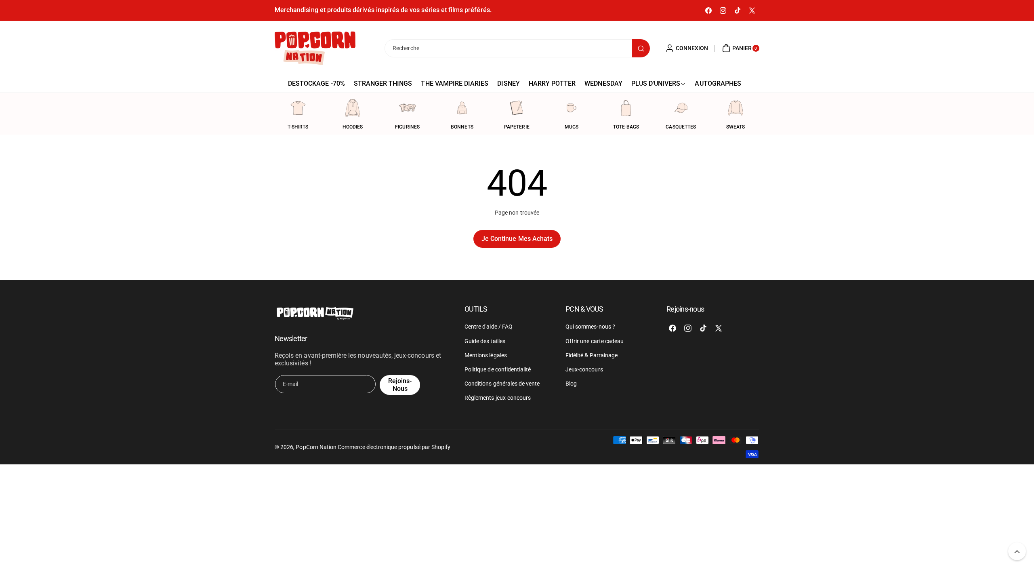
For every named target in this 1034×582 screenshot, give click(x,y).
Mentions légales (485, 355)
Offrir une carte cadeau (594, 341)
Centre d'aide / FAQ (488, 327)
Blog (571, 383)
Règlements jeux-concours (497, 398)
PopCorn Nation (316, 447)
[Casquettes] (681, 108)
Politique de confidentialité (497, 369)
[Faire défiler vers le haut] (1017, 551)
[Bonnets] (462, 108)
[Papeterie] (516, 108)
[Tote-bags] (626, 108)
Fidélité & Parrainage (591, 355)
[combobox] (517, 48)
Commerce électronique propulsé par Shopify (394, 447)
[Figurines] (407, 108)
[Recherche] (641, 48)
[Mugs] (571, 108)
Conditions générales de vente (502, 383)
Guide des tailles (484, 341)
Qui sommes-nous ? (590, 327)
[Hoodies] (353, 108)
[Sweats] (735, 108)
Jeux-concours (584, 369)
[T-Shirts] (298, 108)
